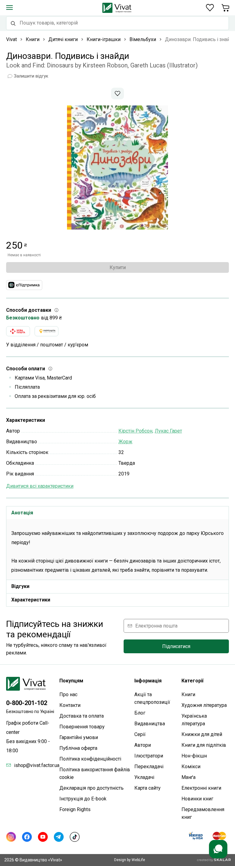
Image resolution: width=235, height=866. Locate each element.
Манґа (188, 777)
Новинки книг (197, 799)
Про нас (68, 694)
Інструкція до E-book (82, 799)
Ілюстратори (148, 756)
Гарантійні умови (78, 737)
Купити (118, 267)
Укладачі (144, 777)
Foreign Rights (75, 809)
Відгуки (20, 586)
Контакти (69, 705)
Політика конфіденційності (90, 759)
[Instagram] (11, 837)
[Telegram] (59, 837)
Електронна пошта (156, 626)
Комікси (190, 766)
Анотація (22, 513)
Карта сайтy (147, 788)
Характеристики (30, 600)
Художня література (204, 705)
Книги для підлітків (203, 745)
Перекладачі (148, 766)
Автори (142, 745)
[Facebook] (27, 837)
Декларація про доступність (91, 788)
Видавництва (149, 724)
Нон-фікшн (194, 756)
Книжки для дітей (201, 734)
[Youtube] (43, 837)
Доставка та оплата (81, 716)
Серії (140, 734)
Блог (139, 713)
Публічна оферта (78, 748)
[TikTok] (75, 837)
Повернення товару (82, 727)
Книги (188, 694)
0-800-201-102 (26, 703)
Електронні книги (201, 788)
